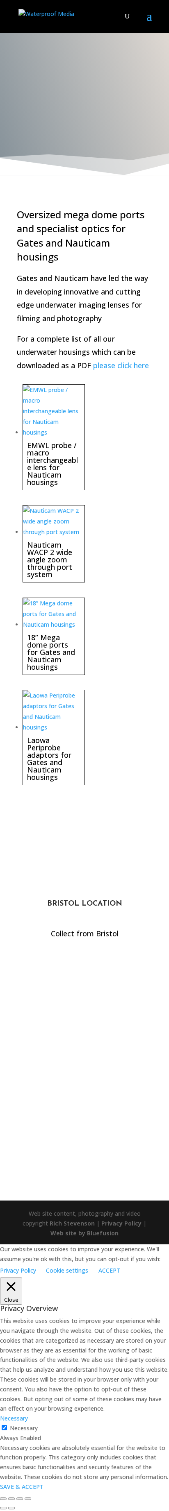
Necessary (24, 1428)
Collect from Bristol (85, 933)
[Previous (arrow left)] (3, 1508)
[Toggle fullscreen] (11, 1498)
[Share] (19, 1498)
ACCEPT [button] (109, 1270)
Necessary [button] (14, 1418)
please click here (121, 365)
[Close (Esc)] (28, 1498)
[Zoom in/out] (3, 1498)
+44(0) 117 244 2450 (84, 1014)
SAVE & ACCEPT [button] (21, 1487)
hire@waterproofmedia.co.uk (84, 1078)
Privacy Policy (121, 1223)
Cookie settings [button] (67, 1270)
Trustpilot (84, 1159)
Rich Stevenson (72, 1223)
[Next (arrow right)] (11, 1508)
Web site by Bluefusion (84, 1233)
